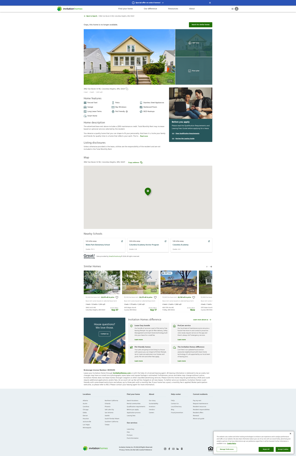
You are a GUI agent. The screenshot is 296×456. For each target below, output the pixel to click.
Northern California (111, 400)
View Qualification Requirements (187, 134)
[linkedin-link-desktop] (178, 449)
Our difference (150, 9)
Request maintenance (200, 403)
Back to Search (91, 16)
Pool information (133, 438)
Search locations (132, 400)
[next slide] (211, 266)
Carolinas (86, 406)
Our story (152, 400)
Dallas (85, 412)
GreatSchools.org (115, 256)
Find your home (125, 9)
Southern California (111, 421)
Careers (151, 412)
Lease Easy (130, 429)
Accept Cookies (283, 449)
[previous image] (90, 57)
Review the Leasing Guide (185, 139)
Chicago (85, 409)
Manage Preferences (227, 449)
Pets (128, 432)
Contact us (104, 334)
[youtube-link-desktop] (173, 449)
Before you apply (133, 409)
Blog (172, 409)
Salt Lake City (109, 409)
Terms (127, 450)
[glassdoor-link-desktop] (182, 449)
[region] (253, 442)
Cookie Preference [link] (145, 450)
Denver (85, 415)
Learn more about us (200, 319)
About (192, 9)
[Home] (70, 9)
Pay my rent (197, 400)
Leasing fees (131, 415)
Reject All (266, 449)
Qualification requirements (136, 406)
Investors (152, 406)
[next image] (168, 57)
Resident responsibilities (201, 409)
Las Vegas (86, 424)
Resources (173, 9)
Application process (134, 412)
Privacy (121, 450)
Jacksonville (87, 421)
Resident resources (199, 406)
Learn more (139, 339)
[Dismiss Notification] (210, 2)
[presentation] (102, 291)
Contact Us (175, 403)
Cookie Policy (231, 443)
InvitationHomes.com (122, 373)
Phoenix (107, 406)
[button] (148, 3)
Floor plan (195, 71)
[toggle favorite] (117, 297)
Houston (86, 418)
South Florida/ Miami (112, 418)
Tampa (107, 424)
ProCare (129, 435)
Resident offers (198, 412)
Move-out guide (198, 418)
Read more (144, 136)
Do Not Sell (134, 450)
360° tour (195, 43)
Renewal (196, 415)
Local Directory (176, 406)
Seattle (107, 415)
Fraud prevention (177, 412)
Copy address (133, 162)
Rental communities (133, 403)
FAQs (173, 400)
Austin (85, 403)
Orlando (107, 403)
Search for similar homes (201, 24)
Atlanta (85, 400)
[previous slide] (207, 266)
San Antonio (109, 412)
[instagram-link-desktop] (165, 449)
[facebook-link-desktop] (169, 449)
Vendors (152, 409)
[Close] (290, 433)
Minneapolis (87, 427)
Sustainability (153, 403)
